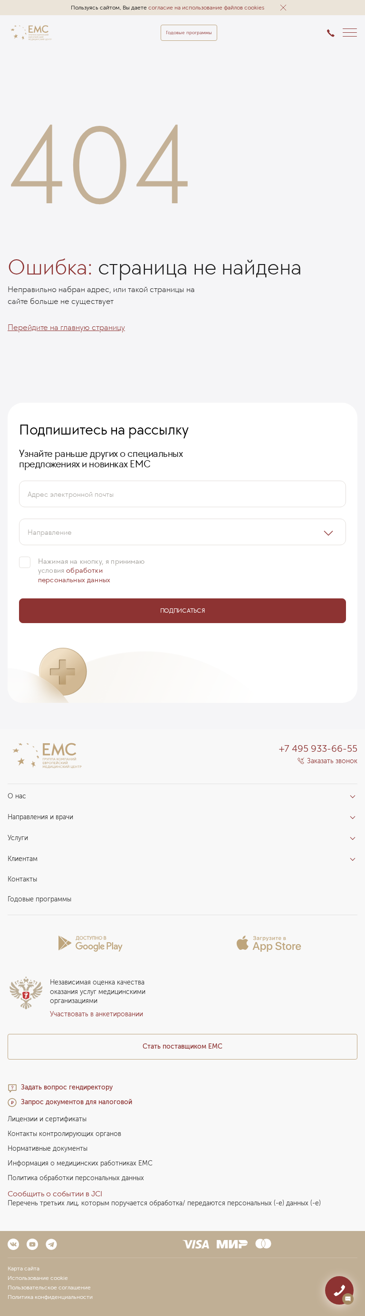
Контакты (22, 879)
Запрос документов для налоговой (76, 1102)
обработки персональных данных (74, 575)
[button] (283, 7)
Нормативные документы (47, 1149)
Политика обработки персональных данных (76, 1178)
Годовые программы (189, 33)
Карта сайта (23, 1268)
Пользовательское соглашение (49, 1287)
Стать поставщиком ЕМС (182, 1046)
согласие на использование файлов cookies (206, 7)
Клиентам (23, 859)
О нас (17, 796)
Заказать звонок (332, 761)
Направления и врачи (40, 817)
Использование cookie (38, 1278)
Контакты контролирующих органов (64, 1134)
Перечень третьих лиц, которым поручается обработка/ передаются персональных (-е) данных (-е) (164, 1203)
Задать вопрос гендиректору (67, 1087)
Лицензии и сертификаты (47, 1119)
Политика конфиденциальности (50, 1297)
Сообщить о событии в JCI (55, 1193)
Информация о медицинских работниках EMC (80, 1163)
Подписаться (182, 610)
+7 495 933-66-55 (318, 748)
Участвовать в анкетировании (96, 1014)
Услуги (18, 838)
